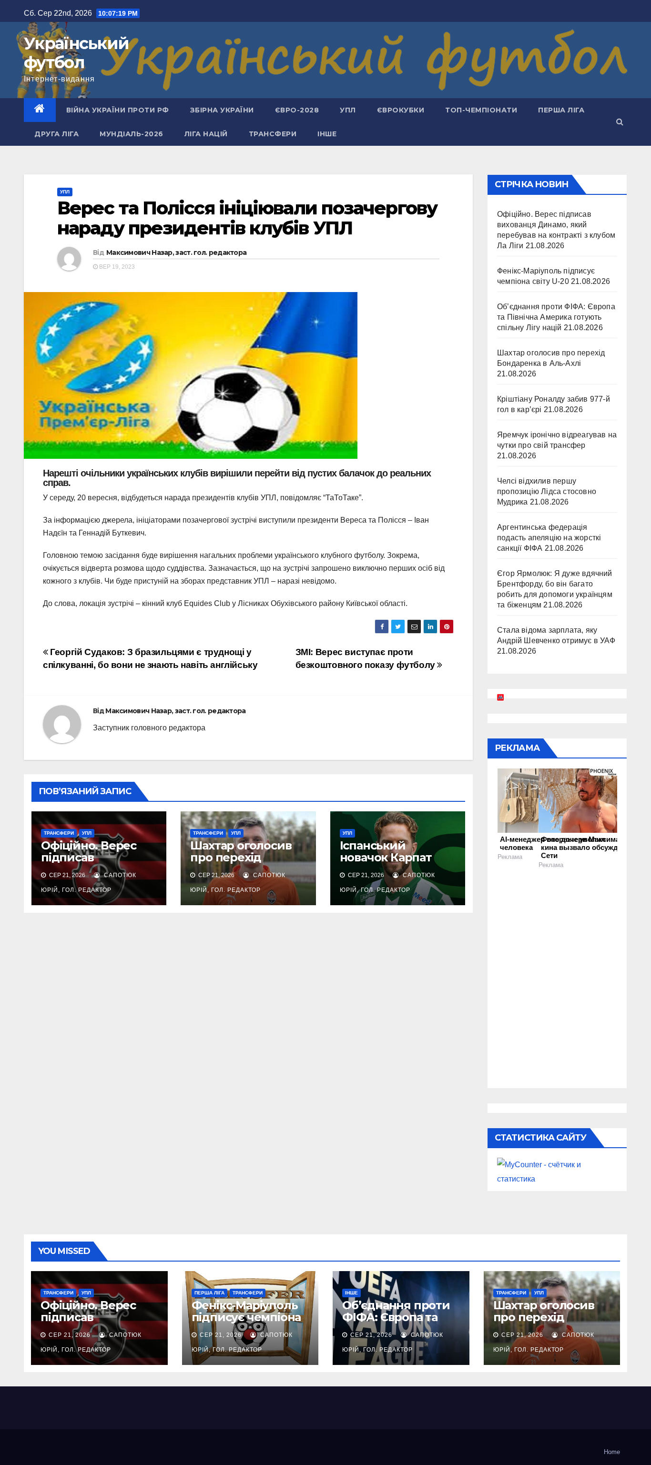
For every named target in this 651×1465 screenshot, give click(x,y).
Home (612, 1451)
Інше (326, 134)
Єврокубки (401, 110)
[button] (619, 122)
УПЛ (348, 110)
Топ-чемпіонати (481, 110)
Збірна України (222, 110)
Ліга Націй (206, 134)
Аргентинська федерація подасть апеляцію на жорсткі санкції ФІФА (549, 537)
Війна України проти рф (117, 110)
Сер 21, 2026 (70, 1335)
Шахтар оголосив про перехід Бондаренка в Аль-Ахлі (245, 863)
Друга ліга (56, 134)
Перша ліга (561, 110)
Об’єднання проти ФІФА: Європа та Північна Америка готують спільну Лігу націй (556, 317)
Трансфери (273, 134)
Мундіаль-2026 (131, 134)
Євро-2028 (297, 110)
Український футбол (76, 52)
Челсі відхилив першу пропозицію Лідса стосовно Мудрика (546, 491)
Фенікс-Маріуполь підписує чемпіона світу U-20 (246, 1317)
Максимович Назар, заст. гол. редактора (176, 252)
